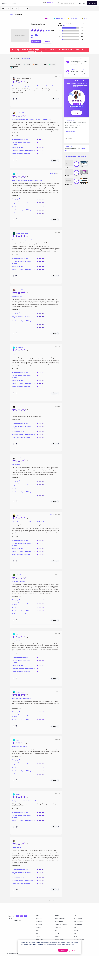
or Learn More (77, 86)
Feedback (38, 936)
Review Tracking (39, 939)
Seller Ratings (39, 921)
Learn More (31, 51)
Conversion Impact (59, 921)
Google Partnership (78, 918)
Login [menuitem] (84, 3)
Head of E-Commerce (59, 939)
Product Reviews (39, 924)
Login (75, 933)
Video (37, 933)
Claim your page (76, 112)
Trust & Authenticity (78, 924)
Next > (60, 900)
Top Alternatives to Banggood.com (76, 156)
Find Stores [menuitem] (4, 3)
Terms (75, 927)
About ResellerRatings (78, 921)
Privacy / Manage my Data (79, 939)
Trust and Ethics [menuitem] (12, 3)
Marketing (57, 936)
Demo (56, 930)
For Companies (92, 3)
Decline (73, 950)
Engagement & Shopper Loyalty (61, 924)
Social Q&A (38, 927)
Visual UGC (38, 930)
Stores (11, 14)
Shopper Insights (58, 927)
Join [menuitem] (80, 3)
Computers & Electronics (36, 27)
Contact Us (76, 930)
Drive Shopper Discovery (60, 918)
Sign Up (75, 936)
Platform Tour (39, 918)
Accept (63, 950)
